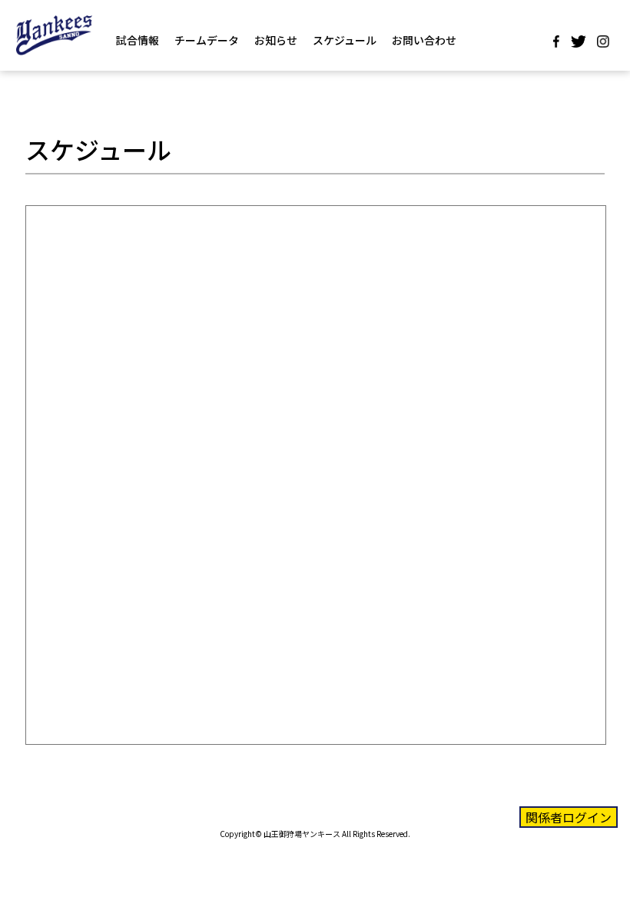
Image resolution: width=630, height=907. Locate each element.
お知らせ (275, 40)
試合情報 (137, 40)
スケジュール (344, 40)
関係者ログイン (569, 817)
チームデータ (206, 40)
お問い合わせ (424, 40)
